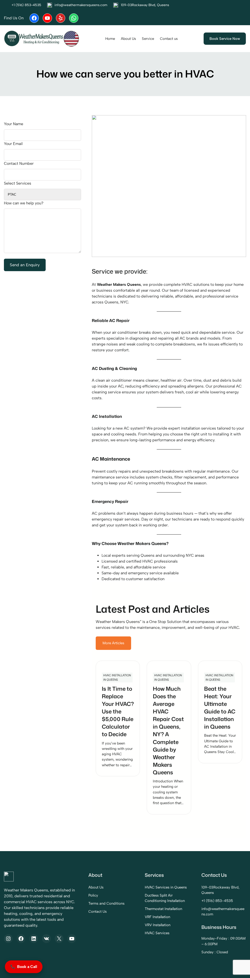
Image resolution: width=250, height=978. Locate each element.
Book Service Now (224, 38)
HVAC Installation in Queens (117, 677)
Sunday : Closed (214, 952)
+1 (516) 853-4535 (217, 901)
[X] (59, 938)
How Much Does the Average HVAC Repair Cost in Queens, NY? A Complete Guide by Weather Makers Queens (168, 730)
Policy (93, 895)
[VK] (46, 938)
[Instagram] (8, 938)
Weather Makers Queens (119, 284)
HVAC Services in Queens (166, 887)
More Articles (113, 643)
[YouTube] (47, 18)
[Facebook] (34, 18)
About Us (96, 887)
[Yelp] (60, 18)
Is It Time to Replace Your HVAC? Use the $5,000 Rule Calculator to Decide (118, 711)
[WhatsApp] (73, 18)
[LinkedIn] (33, 938)
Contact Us (97, 911)
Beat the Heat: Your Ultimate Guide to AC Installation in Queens (219, 708)
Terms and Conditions (106, 903)
